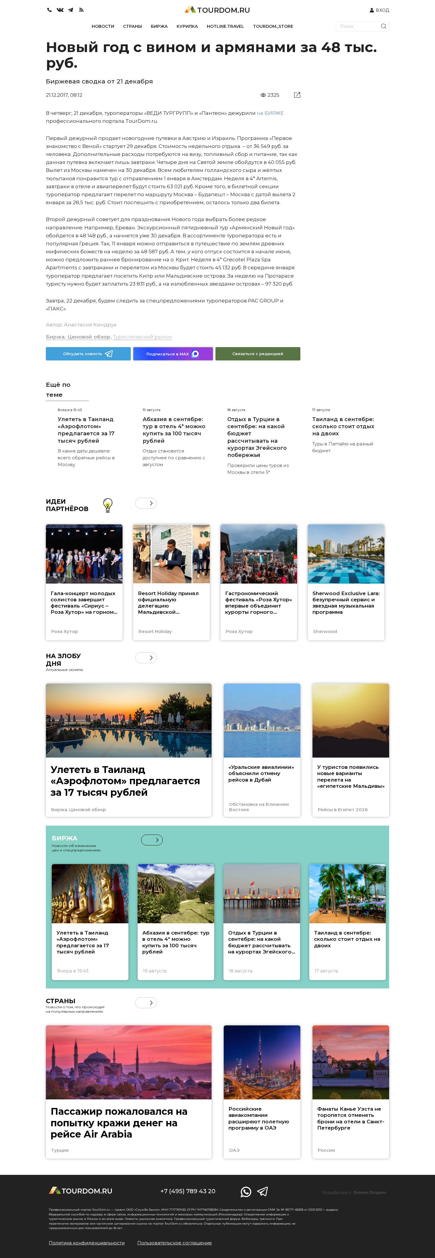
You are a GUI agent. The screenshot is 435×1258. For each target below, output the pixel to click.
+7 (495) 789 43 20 (187, 1191)
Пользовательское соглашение (174, 1243)
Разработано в (354, 1192)
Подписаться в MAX (167, 354)
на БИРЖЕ (270, 113)
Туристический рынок (142, 337)
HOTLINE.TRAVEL (225, 26)
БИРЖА (159, 26)
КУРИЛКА (187, 26)
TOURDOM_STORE (273, 26)
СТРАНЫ (132, 26)
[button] (140, 503)
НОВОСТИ (103, 26)
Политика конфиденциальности (87, 1243)
